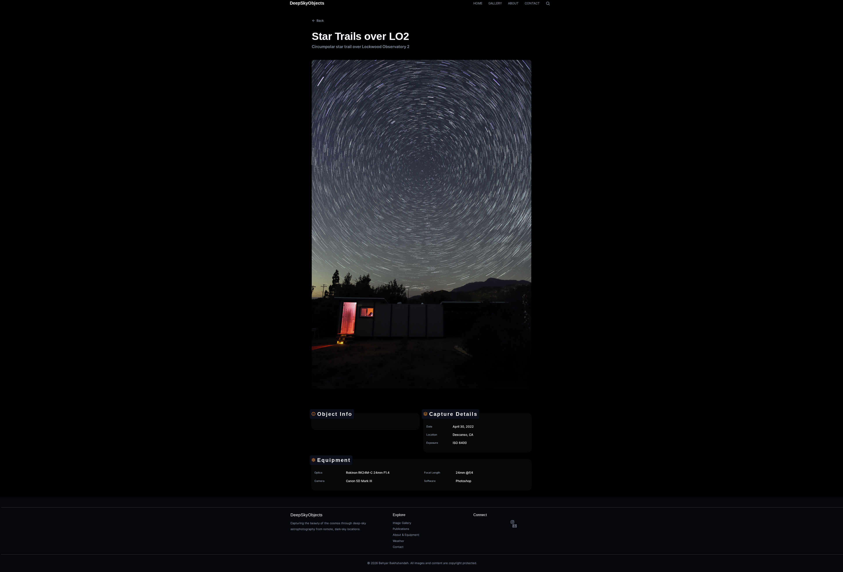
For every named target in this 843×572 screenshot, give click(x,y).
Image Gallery (402, 523)
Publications (401, 529)
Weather (398, 541)
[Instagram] (512, 522)
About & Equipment (406, 534)
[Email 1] (515, 526)
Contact (398, 547)
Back (320, 20)
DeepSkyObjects (307, 3)
